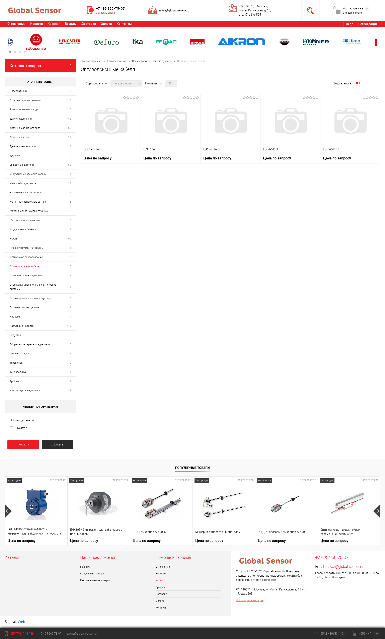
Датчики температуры (23, 146)
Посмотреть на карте (249, 600)
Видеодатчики (18, 90)
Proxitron (21, 428)
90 (69, 238)
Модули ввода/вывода (23, 229)
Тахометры (16, 362)
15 (69, 201)
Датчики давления (21, 118)
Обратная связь (22, 633)
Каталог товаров (25, 65)
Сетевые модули (19, 353)
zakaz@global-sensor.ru (344, 566)
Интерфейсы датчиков (23, 183)
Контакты (124, 23)
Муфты (14, 238)
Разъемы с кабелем (22, 325)
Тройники (15, 381)
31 (69, 192)
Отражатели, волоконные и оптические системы (33, 286)
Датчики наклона (20, 137)
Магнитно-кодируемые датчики (28, 201)
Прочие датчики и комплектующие (30, 298)
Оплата (106, 23)
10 (69, 155)
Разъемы (15, 316)
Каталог (54, 23)
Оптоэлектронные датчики (26, 275)
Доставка (88, 23)
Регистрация (368, 24)
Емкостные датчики (22, 164)
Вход (349, 24)
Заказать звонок (106, 12)
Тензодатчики (18, 371)
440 (69, 325)
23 (69, 390)
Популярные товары (192, 468)
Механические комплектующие (29, 210)
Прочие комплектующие (24, 307)
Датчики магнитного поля (25, 127)
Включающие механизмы (25, 100)
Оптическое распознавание (26, 257)
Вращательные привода (24, 109)
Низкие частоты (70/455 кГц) (27, 247)
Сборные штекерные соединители (30, 344)
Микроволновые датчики (25, 220)
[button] (10, 52)
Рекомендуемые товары (95, 580)
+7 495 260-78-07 (50, 633)
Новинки (85, 566)
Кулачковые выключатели (26, 192)
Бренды (71, 23)
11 (69, 137)
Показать (23, 444)
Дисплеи (15, 155)
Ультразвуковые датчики (25, 390)
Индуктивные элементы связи (28, 173)
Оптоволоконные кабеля (24, 266)
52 (69, 118)
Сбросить (57, 444)
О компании (16, 23)
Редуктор (15, 335)
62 (69, 127)
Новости (36, 23)
